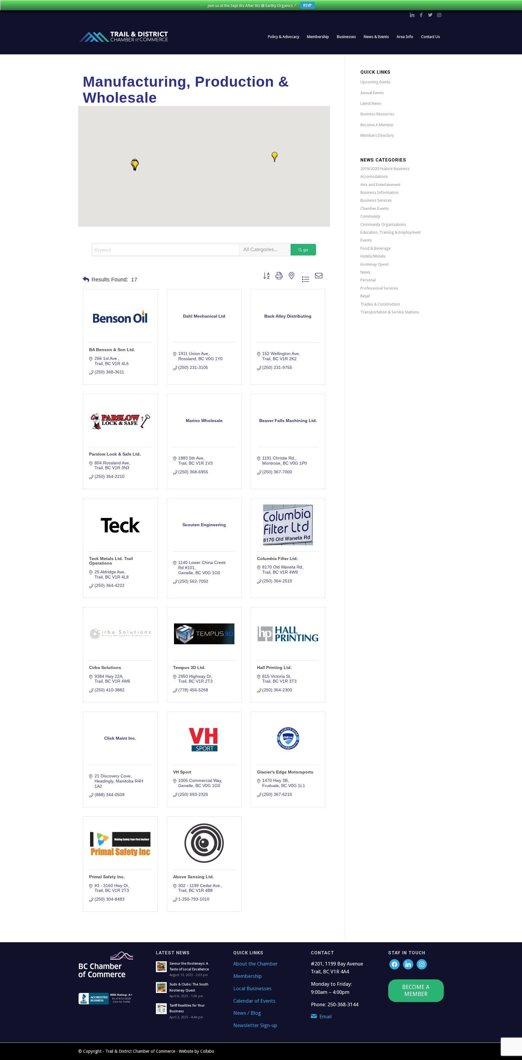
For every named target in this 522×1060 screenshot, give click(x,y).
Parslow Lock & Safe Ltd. (115, 454)
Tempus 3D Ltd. (189, 667)
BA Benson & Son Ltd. (112, 349)
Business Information (379, 192)
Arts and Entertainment (380, 184)
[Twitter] (408, 964)
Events (366, 240)
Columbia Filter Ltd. (277, 558)
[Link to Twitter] (430, 14)
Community (370, 216)
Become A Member (377, 125)
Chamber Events (374, 208)
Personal (368, 280)
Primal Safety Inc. (107, 876)
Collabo (207, 1051)
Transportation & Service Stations (389, 312)
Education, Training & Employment (390, 232)
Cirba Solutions (105, 667)
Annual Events (372, 93)
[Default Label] (422, 964)
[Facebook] (394, 964)
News (365, 272)
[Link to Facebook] (421, 14)
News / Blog (247, 1013)
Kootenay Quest (374, 264)
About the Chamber (255, 964)
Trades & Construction (380, 304)
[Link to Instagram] (439, 14)
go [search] (305, 249)
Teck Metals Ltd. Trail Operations (111, 560)
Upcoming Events (375, 82)
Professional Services (379, 288)
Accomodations (374, 176)
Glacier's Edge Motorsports (285, 772)
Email (325, 1017)
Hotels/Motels (372, 256)
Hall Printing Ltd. (274, 667)
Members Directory (377, 135)
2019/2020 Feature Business (385, 168)
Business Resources (377, 114)
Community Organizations (383, 224)
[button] (135, 166)
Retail (365, 296)
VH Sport (182, 772)
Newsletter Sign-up (255, 1025)
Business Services (376, 200)
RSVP (307, 5)
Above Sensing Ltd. (193, 876)
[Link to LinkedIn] (412, 14)
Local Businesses (252, 988)
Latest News (370, 103)
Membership (247, 976)
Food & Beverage (375, 248)
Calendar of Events (254, 1001)
